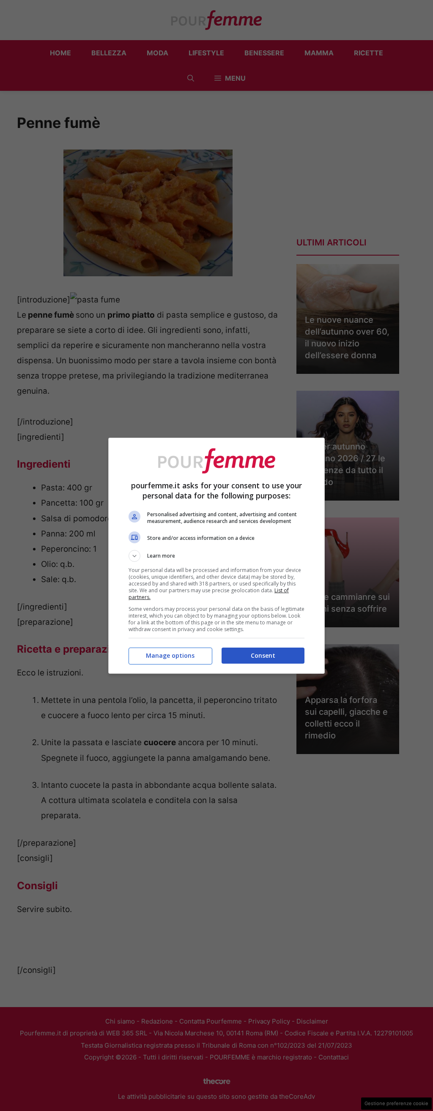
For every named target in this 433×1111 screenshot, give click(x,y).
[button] (216, 556)
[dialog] (216, 556)
